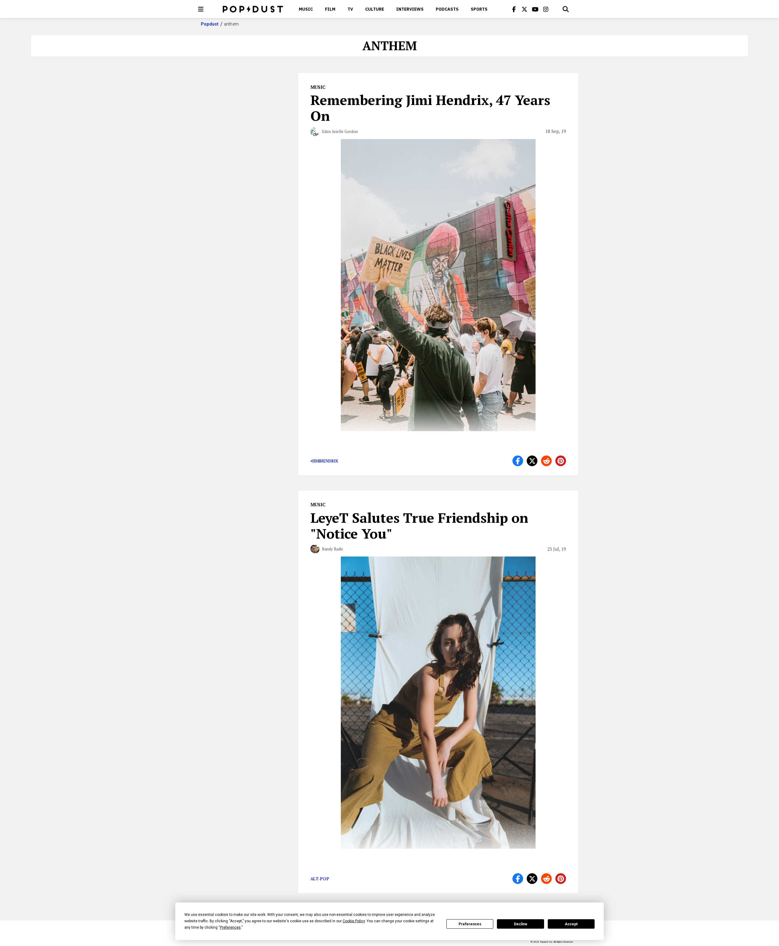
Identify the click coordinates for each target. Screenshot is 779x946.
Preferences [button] (230, 927)
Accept (571, 924)
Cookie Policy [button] (354, 921)
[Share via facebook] (517, 461)
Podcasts (447, 9)
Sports (479, 9)
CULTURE (374, 9)
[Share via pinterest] (560, 461)
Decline (520, 924)
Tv (350, 9)
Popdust (210, 24)
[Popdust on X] (524, 9)
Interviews (410, 9)
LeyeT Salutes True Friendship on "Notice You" (419, 525)
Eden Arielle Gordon (340, 131)
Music (306, 9)
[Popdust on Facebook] (514, 9)
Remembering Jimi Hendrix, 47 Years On (430, 108)
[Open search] (566, 9)
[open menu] (201, 9)
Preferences (470, 924)
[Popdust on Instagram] (545, 9)
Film (330, 9)
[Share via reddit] (546, 461)
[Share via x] (532, 461)
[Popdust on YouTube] (535, 9)
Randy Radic (332, 549)
